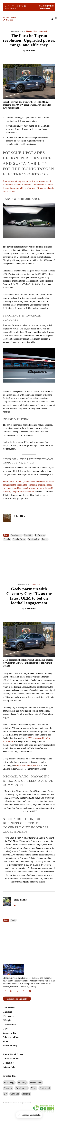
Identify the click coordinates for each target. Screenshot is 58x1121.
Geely (13, 367)
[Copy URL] (47, 62)
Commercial (38, 412)
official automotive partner (27, 212)
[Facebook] (27, 62)
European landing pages (34, 574)
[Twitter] (21, 62)
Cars (38, 31)
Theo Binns (30, 55)
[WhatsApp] (34, 62)
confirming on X (41, 497)
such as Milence (28, 618)
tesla (13, 684)
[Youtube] (29, 755)
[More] (53, 62)
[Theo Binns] (7, 349)
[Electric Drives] (16, 19)
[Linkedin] (14, 62)
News (34, 31)
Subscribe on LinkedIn (17, 763)
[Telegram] (40, 62)
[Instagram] (11, 755)
